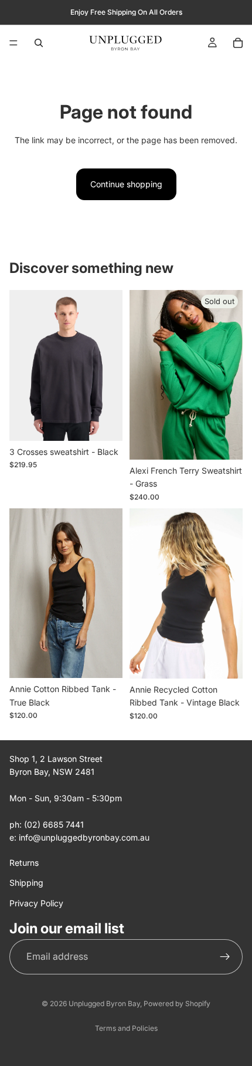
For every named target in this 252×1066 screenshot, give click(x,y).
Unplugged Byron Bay (104, 1003)
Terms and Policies (126, 1028)
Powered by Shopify (177, 1003)
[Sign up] (225, 956)
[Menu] (13, 42)
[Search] (39, 43)
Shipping (26, 883)
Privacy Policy (36, 903)
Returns (24, 862)
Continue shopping (126, 184)
